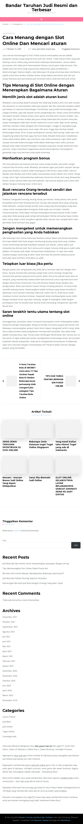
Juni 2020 (6, 685)
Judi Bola (6, 721)
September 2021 (10, 627)
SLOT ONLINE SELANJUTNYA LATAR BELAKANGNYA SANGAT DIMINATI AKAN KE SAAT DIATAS (66, 486)
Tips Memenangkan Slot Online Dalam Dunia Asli (25, 568)
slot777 (31, 797)
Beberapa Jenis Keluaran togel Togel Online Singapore (41, 444)
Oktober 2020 (8, 680)
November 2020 (9, 676)
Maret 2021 (7, 656)
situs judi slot (20, 755)
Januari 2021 (8, 666)
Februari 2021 (8, 661)
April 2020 (7, 690)
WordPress (65, 820)
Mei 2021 (6, 646)
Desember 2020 (9, 671)
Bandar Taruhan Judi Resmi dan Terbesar (41, 7)
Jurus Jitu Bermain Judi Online (39, 479)
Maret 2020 (7, 695)
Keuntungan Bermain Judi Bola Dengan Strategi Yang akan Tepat (32, 583)
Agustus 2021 (8, 631)
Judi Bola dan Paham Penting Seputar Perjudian (24, 578)
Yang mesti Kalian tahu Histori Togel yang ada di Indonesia (66, 445)
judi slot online (38, 765)
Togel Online (8, 731)
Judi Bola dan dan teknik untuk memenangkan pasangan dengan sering (35, 563)
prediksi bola (66, 778)
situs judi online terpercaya (43, 49)
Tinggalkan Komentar (71, 49)
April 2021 (7, 651)
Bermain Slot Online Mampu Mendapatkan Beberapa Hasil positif (33, 573)
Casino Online (8, 716)
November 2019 (9, 700)
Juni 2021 (6, 641)
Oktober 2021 (8, 622)
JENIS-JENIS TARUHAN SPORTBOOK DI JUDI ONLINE (11, 445)
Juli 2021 (6, 636)
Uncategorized (8, 33)
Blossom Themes (41, 820)
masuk (17, 530)
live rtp (33, 787)
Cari (4, 540)
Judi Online (7, 726)
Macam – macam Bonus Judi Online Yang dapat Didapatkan (12, 481)
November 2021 (9, 617)
